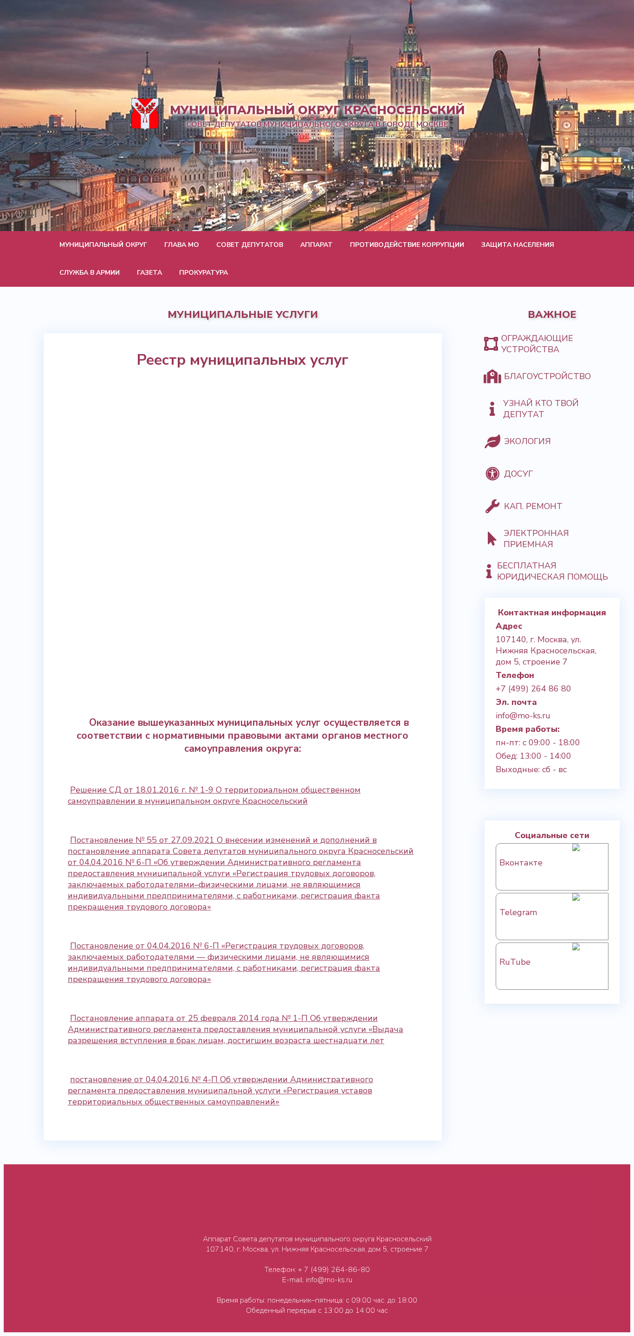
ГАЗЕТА (149, 272)
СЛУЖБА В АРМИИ (89, 272)
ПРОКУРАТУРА (203, 272)
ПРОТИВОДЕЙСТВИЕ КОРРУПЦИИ (407, 244)
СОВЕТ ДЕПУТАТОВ (249, 244)
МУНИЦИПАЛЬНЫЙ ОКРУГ (103, 244)
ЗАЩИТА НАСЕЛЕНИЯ (517, 244)
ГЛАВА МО (181, 244)
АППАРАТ (316, 244)
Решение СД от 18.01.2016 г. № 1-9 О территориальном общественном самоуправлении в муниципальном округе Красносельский (214, 795)
